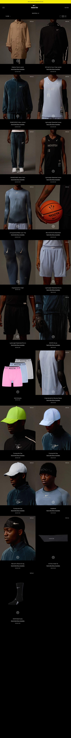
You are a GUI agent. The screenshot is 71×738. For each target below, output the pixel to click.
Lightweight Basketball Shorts (53, 288)
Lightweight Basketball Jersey (53, 122)
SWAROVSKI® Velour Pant (17, 177)
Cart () (67, 7)
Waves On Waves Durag (17, 563)
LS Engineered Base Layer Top (18, 232)
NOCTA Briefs (17, 398)
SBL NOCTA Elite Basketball (53, 232)
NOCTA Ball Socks (18, 619)
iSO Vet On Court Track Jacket (53, 67)
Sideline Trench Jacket (18, 67)
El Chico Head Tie (53, 563)
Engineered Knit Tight (18, 288)
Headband (53, 508)
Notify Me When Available (17, 69)
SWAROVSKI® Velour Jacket (18, 122)
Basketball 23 (35, 13)
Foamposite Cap (17, 453)
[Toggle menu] (3, 8)
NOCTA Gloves (53, 343)
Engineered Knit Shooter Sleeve (53, 398)
